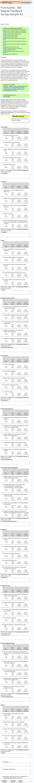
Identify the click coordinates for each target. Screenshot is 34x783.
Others (15, 90)
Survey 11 (5, 48)
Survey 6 (5, 37)
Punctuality (5, 86)
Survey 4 (5, 34)
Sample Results (6, 96)
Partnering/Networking (8, 90)
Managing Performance (22, 86)
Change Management (14, 87)
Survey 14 (5, 54)
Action (14, 86)
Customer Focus (20, 89)
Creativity (11, 86)
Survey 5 (5, 35)
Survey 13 (5, 51)
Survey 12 (5, 50)
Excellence (14, 89)
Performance (6, 87)
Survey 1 (5, 29)
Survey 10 (5, 47)
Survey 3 (5, 32)
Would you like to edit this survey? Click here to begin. (20, 118)
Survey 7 (5, 38)
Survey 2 (5, 31)
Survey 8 (5, 41)
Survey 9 (5, 44)
